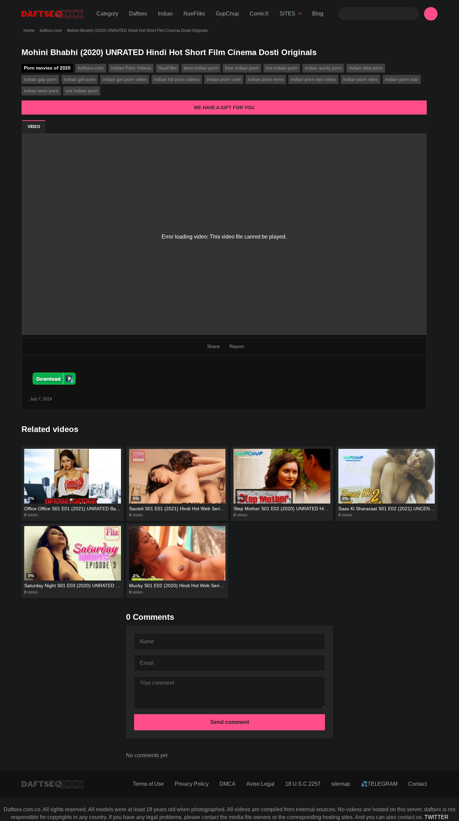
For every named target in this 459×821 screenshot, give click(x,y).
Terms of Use (148, 784)
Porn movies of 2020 (47, 68)
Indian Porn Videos (131, 68)
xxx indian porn (82, 90)
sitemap (340, 784)
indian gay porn (40, 79)
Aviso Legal (260, 784)
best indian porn (201, 68)
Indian (165, 13)
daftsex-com (51, 30)
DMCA (227, 784)
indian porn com (224, 79)
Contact (417, 784)
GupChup (227, 13)
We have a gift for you (224, 107)
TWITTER (436, 817)
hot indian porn (282, 68)
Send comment (229, 722)
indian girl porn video (124, 79)
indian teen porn (41, 90)
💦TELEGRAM (379, 784)
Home (29, 30)
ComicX (259, 13)
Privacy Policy (192, 784)
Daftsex (138, 13)
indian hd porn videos (177, 79)
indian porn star (401, 79)
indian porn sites (360, 79)
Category (107, 13)
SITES (287, 13)
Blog (317, 13)
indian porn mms (266, 79)
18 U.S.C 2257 (303, 784)
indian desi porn (366, 68)
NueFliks (194, 13)
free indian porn (242, 68)
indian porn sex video (313, 79)
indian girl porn (79, 79)
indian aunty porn (323, 68)
